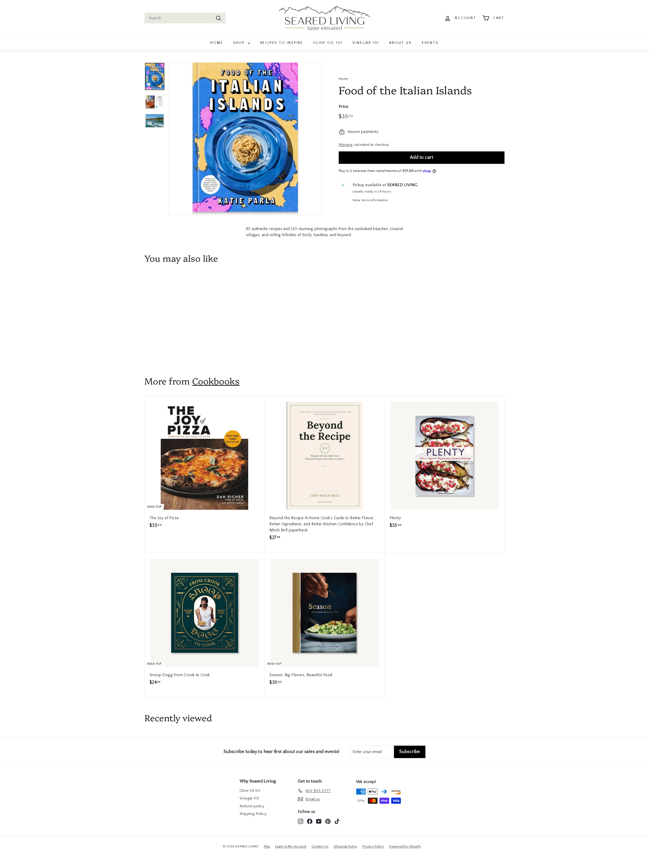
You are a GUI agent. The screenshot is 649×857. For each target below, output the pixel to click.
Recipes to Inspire (281, 43)
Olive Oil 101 (327, 43)
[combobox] (185, 18)
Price (343, 106)
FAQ (267, 846)
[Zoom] (245, 139)
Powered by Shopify (405, 846)
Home (216, 43)
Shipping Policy (253, 814)
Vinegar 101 (365, 43)
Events (430, 43)
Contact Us (320, 846)
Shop (239, 43)
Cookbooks (216, 381)
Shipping (346, 145)
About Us (400, 43)
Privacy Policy (373, 846)
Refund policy (252, 806)
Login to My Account (291, 846)
